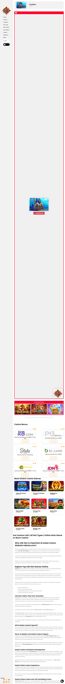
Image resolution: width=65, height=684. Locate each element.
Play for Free (39, 213)
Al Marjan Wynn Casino (17, 537)
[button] (38, 204)
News (4, 37)
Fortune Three (20, 528)
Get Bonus (25, 441)
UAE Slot (17, 568)
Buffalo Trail (36, 528)
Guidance (5, 35)
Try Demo (23, 409)
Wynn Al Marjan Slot (27, 644)
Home (4, 17)
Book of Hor (53, 511)
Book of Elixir (19, 511)
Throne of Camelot (38, 493)
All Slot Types (36, 535)
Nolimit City (18, 494)
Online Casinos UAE (19, 535)
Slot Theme (6, 27)
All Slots (5, 19)
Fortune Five (36, 511)
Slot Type (5, 25)
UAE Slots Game (45, 604)
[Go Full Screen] (16, 13)
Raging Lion (53, 493)
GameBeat (35, 494)
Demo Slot (28, 616)
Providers (5, 22)
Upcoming (5, 30)
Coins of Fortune (21, 493)
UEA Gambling (32, 651)
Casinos (5, 32)
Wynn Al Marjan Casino (51, 635)
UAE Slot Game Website (23, 550)
